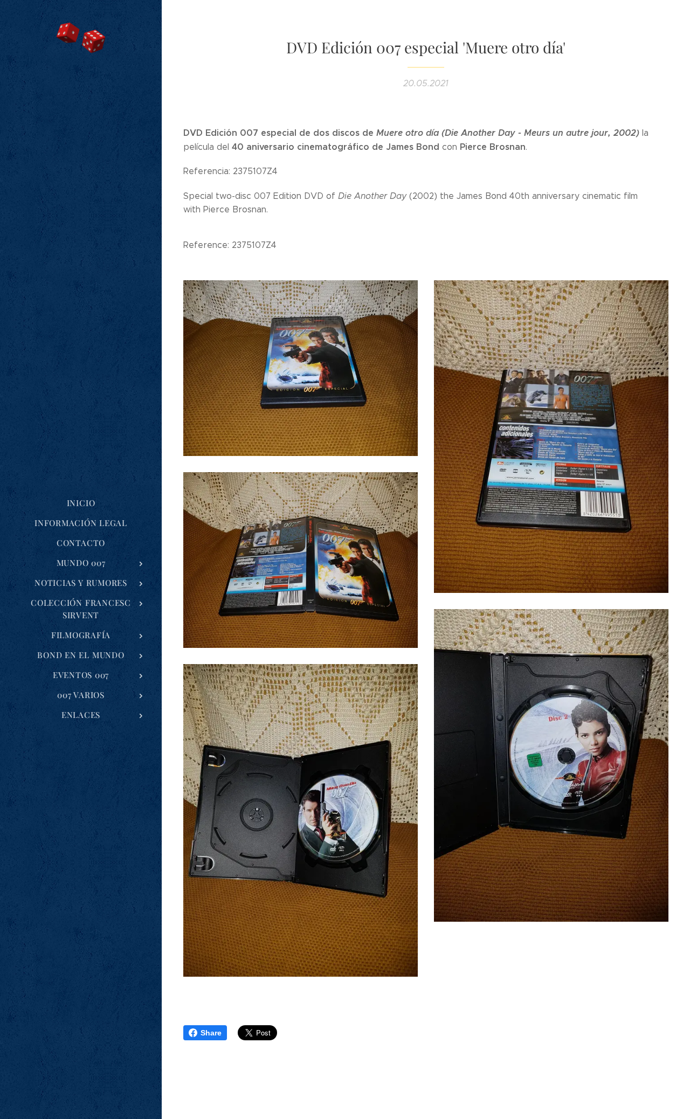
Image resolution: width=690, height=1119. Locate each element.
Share (211, 1032)
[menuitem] (80, 503)
